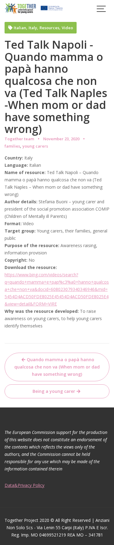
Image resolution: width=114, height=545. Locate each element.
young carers (35, 146)
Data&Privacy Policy (24, 485)
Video (67, 28)
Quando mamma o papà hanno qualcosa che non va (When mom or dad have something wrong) (57, 367)
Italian (20, 28)
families (12, 146)
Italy (33, 28)
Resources (49, 28)
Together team (19, 138)
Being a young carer (54, 391)
